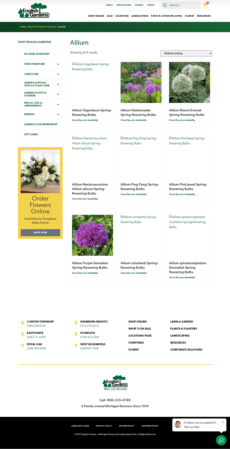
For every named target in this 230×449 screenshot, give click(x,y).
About (109, 5)
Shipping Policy (150, 426)
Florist (133, 350)
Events (150, 5)
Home (23, 27)
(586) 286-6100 (36, 326)
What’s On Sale (139, 329)
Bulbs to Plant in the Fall (42, 27)
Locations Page (140, 336)
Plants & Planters (183, 329)
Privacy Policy (104, 426)
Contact (139, 5)
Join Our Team (124, 5)
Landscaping (180, 336)
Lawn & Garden (181, 322)
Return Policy (127, 426)
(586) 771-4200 (36, 337)
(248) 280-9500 (36, 348)
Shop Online (137, 322)
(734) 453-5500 (89, 337)
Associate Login (80, 426)
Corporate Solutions (186, 350)
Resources (178, 343)
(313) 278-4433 (89, 326)
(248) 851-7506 (89, 348)
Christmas (136, 343)
